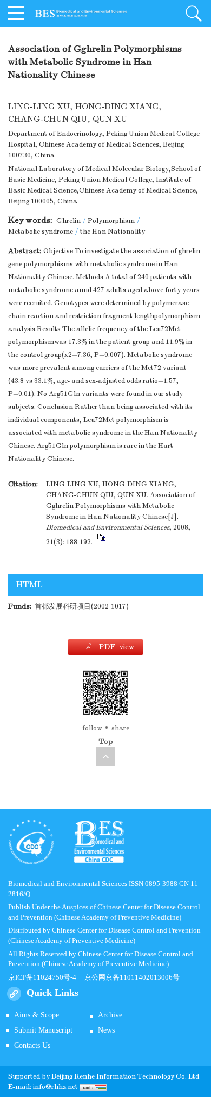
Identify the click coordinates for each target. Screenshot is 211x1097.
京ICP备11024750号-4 (46, 977)
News (106, 1030)
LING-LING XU (39, 106)
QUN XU (110, 119)
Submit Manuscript (43, 1030)
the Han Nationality (112, 231)
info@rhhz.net (55, 1086)
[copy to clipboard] (101, 542)
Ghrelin (68, 220)
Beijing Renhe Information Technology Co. (119, 1076)
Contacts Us (32, 1045)
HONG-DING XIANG (117, 106)
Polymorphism (111, 220)
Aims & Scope (36, 1015)
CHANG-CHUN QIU (47, 119)
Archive (110, 1015)
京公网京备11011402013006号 (132, 977)
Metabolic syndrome (40, 231)
